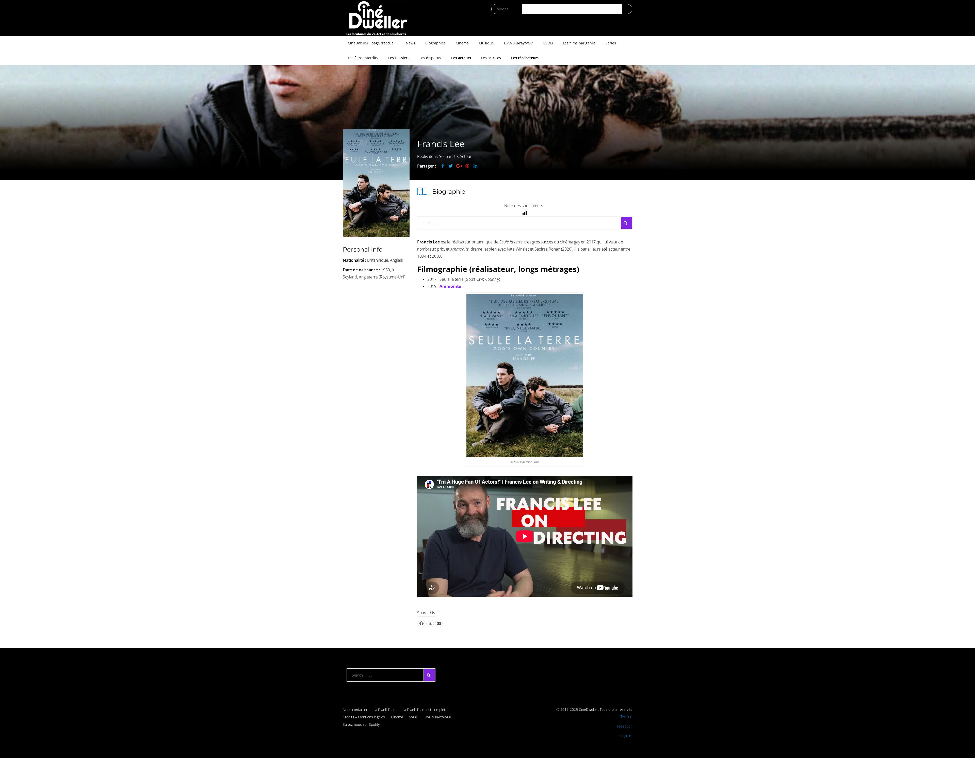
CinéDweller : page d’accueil (372, 43)
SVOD (548, 43)
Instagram (624, 735)
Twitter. (626, 716)
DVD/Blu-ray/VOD (518, 43)
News (410, 43)
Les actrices (491, 57)
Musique (486, 43)
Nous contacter (355, 709)
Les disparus (430, 57)
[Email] (439, 623)
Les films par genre (579, 43)
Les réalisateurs (525, 57)
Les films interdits (363, 57)
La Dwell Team (384, 709)
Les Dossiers (398, 57)
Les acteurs (461, 57)
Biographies (435, 43)
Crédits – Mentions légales (364, 717)
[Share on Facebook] (421, 623)
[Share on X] (430, 623)
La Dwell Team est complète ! (425, 709)
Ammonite (450, 286)
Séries (611, 43)
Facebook (624, 726)
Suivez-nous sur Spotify (361, 724)
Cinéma (462, 43)
